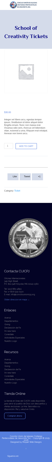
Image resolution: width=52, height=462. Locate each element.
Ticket (17, 191)
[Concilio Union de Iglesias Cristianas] (27, 5)
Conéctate (9, 334)
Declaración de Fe (12, 328)
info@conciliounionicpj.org (23, 294)
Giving (7, 324)
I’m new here (10, 331)
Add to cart (26, 146)
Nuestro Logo (10, 341)
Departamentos (11, 321)
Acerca (7, 318)
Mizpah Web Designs (32, 442)
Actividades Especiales (14, 338)
